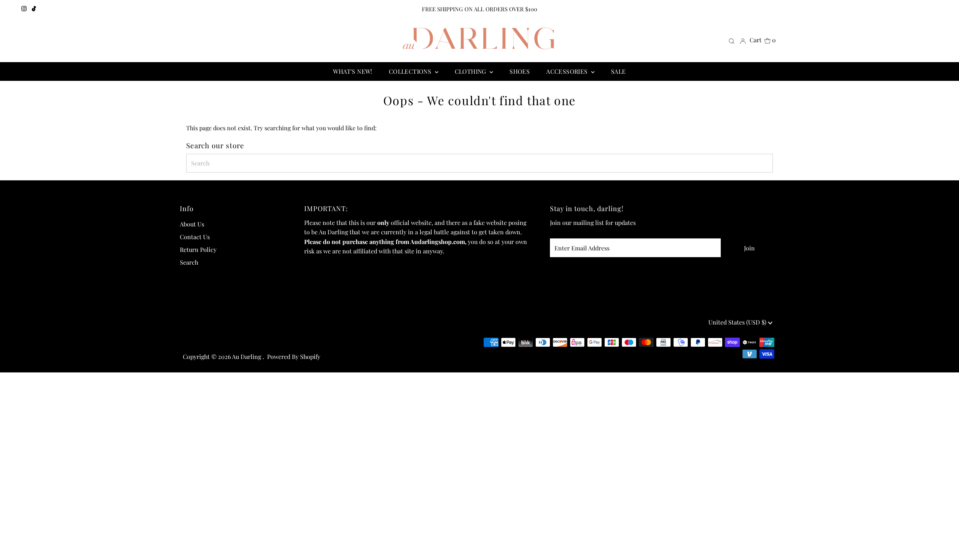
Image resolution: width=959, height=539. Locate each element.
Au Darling (247, 356)
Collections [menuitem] (411, 71)
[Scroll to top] (944, 524)
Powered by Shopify (293, 356)
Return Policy (198, 249)
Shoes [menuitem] (519, 71)
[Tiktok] (34, 9)
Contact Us (195, 237)
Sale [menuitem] (618, 71)
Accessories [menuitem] (567, 71)
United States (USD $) (738, 322)
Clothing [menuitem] (471, 71)
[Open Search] (731, 40)
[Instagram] (23, 9)
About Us (192, 224)
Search (189, 262)
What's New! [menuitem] (352, 71)
